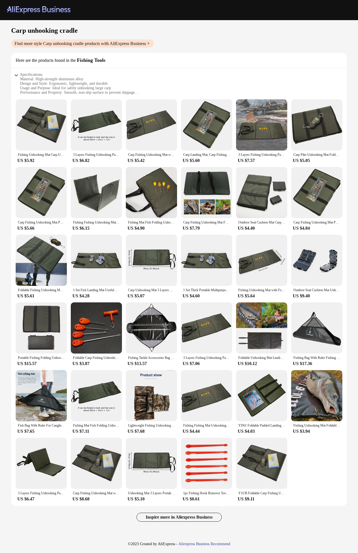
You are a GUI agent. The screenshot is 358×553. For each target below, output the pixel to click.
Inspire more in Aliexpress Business (179, 517)
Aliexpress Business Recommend (204, 544)
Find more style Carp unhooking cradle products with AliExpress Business (80, 43)
